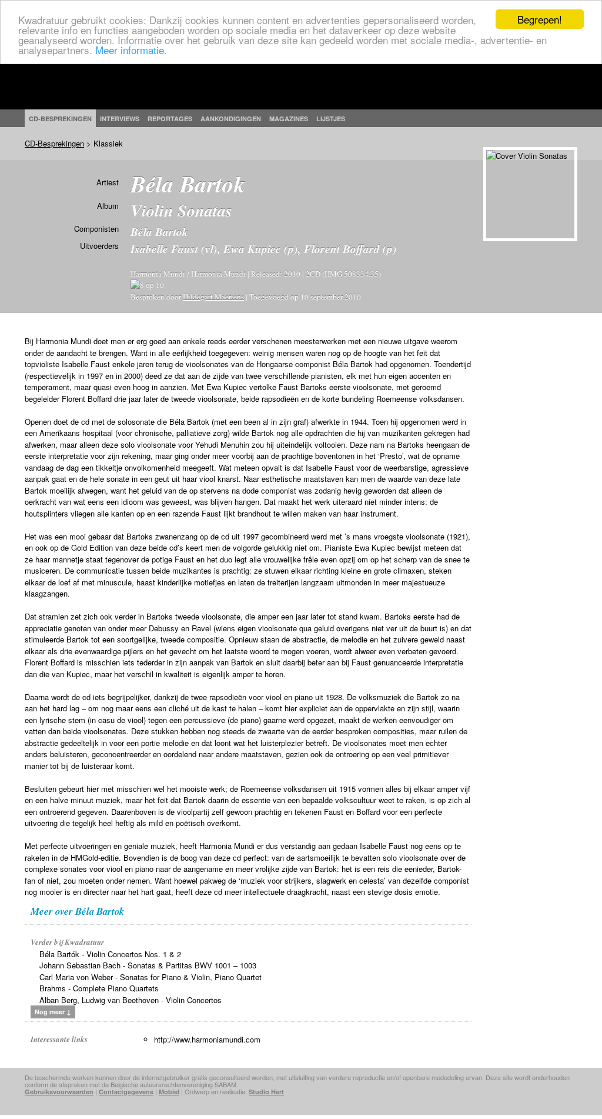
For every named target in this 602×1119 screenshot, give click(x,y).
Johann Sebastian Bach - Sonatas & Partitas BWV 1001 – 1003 (147, 965)
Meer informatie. (131, 49)
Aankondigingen (230, 118)
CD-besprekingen (60, 118)
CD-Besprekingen (54, 143)
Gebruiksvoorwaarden (59, 1091)
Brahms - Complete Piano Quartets (99, 988)
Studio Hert (266, 1091)
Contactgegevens (126, 1091)
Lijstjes (330, 118)
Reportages (170, 118)
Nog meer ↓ (53, 1011)
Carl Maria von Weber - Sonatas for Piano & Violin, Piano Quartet (150, 977)
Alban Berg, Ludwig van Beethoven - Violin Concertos (130, 999)
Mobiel (169, 1091)
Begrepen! (539, 19)
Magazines (288, 118)
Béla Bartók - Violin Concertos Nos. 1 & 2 (110, 954)
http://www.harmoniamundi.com (207, 1039)
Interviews (119, 118)
